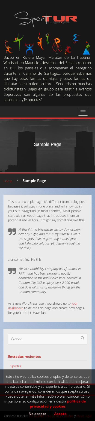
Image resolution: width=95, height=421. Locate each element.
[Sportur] (46, 19)
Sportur (15, 366)
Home (7, 181)
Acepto (60, 413)
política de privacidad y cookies (58, 403)
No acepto (37, 413)
